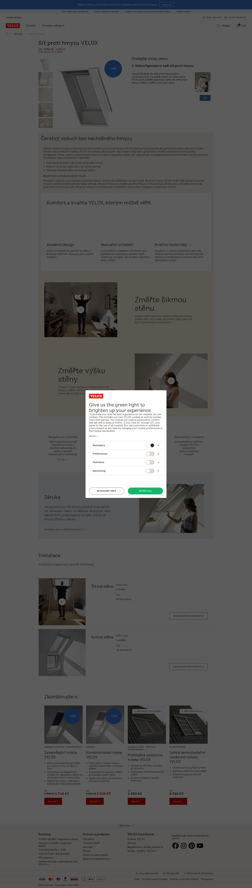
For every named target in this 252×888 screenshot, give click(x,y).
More (92, 436)
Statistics (98, 462)
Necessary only (106, 491)
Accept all (145, 491)
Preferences (100, 453)
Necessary (99, 445)
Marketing (99, 470)
